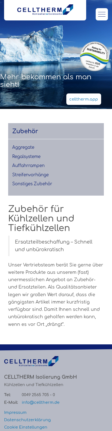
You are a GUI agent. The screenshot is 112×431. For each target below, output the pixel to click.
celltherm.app (83, 99)
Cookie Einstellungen (25, 427)
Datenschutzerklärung (27, 420)
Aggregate (23, 147)
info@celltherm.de (41, 402)
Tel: (7, 395)
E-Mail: (11, 402)
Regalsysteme (26, 156)
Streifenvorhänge (30, 175)
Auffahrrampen (28, 165)
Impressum (15, 412)
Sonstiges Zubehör (32, 184)
